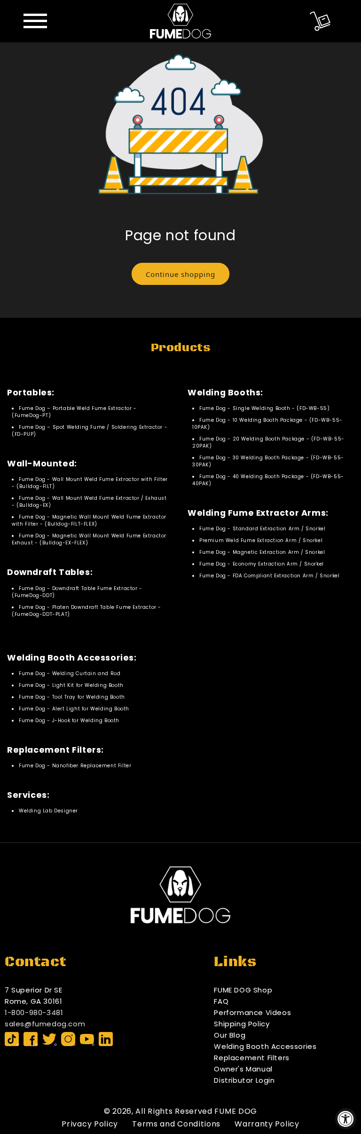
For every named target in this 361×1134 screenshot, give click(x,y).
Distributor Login (244, 1080)
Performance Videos (252, 1012)
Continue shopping (180, 274)
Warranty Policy (267, 1123)
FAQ (221, 1001)
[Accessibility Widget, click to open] (345, 1118)
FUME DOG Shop (243, 990)
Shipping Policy (241, 1024)
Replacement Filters (251, 1058)
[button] (320, 21)
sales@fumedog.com (45, 1024)
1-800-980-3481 (34, 1012)
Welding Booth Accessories (265, 1046)
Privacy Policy (90, 1123)
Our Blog (229, 1035)
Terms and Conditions (176, 1123)
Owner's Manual (243, 1069)
